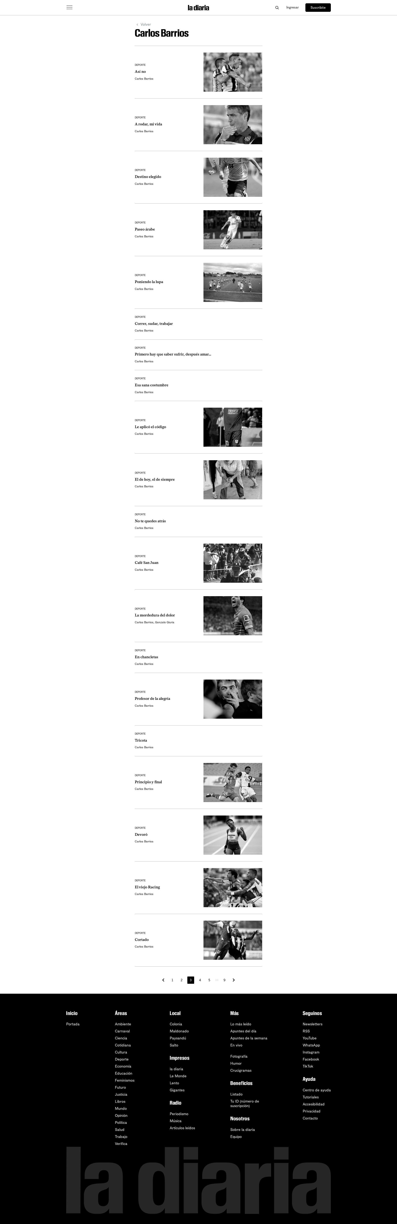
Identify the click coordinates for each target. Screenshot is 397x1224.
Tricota (141, 740)
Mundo (121, 1108)
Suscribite (318, 8)
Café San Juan (146, 562)
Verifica (121, 1143)
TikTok (308, 1066)
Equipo (236, 1136)
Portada (73, 1024)
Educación (123, 1073)
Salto (174, 1045)
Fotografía (239, 1056)
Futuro (120, 1087)
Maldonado (179, 1031)
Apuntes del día (243, 1031)
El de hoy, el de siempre (155, 479)
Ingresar (292, 7)
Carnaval (122, 1031)
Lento (174, 1083)
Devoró (141, 834)
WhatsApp (311, 1045)
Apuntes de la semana (248, 1038)
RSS (306, 1031)
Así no (140, 71)
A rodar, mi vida (148, 124)
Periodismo (179, 1114)
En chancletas (146, 657)
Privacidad (311, 1111)
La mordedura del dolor (155, 615)
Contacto (310, 1118)
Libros (120, 1101)
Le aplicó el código (150, 427)
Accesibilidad (314, 1104)
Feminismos (124, 1080)
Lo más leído (240, 1024)
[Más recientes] (163, 980)
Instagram (311, 1052)
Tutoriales (311, 1097)
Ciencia (121, 1038)
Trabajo (121, 1136)
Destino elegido (148, 176)
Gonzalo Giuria (164, 622)
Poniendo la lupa (149, 282)
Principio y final (148, 782)
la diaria (176, 1069)
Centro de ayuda (317, 1090)
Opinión (121, 1115)
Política (121, 1122)
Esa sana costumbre (151, 385)
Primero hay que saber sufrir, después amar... (173, 354)
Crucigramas (240, 1070)
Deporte (122, 1059)
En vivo (236, 1045)
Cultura (121, 1052)
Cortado (142, 939)
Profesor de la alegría (152, 698)
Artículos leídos (182, 1128)
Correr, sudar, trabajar (154, 323)
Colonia (176, 1024)
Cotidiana (123, 1045)
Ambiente (123, 1024)
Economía (123, 1066)
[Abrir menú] (69, 7)
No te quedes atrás (150, 521)
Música (176, 1121)
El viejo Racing (147, 887)
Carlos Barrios (144, 78)
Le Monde (178, 1076)
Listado (236, 1094)
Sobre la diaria (242, 1129)
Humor (236, 1063)
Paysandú (178, 1038)
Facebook (311, 1059)
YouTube (310, 1038)
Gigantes (177, 1090)
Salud (119, 1129)
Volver (146, 24)
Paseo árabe (145, 229)
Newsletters (312, 1024)
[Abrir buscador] (277, 8)
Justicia (121, 1094)
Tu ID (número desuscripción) (244, 1103)
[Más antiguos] (233, 980)
